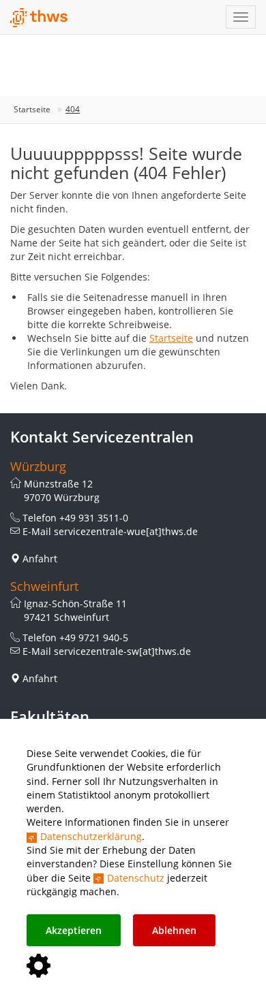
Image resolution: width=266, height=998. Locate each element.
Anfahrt (40, 558)
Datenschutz (135, 877)
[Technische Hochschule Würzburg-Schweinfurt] (39, 17)
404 (72, 109)
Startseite (32, 109)
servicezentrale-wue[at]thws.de (126, 531)
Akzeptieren (74, 930)
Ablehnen (174, 930)
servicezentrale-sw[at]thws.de (122, 651)
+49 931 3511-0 (93, 517)
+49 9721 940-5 (93, 637)
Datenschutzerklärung (91, 836)
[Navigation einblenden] (241, 17)
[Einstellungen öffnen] (38, 966)
